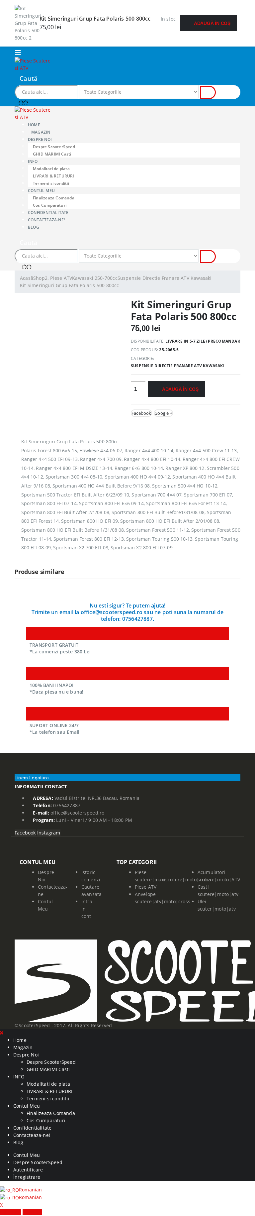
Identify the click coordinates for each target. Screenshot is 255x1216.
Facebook (141, 413)
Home (34, 125)
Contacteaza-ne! (46, 220)
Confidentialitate (48, 212)
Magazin (40, 132)
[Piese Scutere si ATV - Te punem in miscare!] (33, 64)
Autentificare (28, 1169)
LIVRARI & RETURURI (53, 176)
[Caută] (208, 92)
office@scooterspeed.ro (77, 813)
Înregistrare (26, 1177)
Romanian (30, 1189)
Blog (33, 227)
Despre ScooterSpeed (54, 147)
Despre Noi (40, 139)
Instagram (48, 832)
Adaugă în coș (212, 23)
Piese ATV (146, 887)
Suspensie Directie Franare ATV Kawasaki (177, 366)
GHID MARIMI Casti (52, 154)
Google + (163, 413)
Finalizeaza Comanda (53, 198)
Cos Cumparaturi (49, 205)
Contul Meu (41, 190)
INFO (33, 161)
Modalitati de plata (51, 168)
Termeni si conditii (51, 183)
